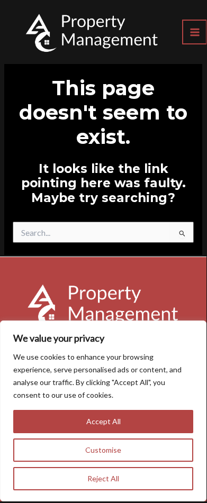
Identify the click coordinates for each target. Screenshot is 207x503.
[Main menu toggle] (194, 32)
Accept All (103, 421)
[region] (103, 411)
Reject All (103, 478)
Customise (103, 449)
